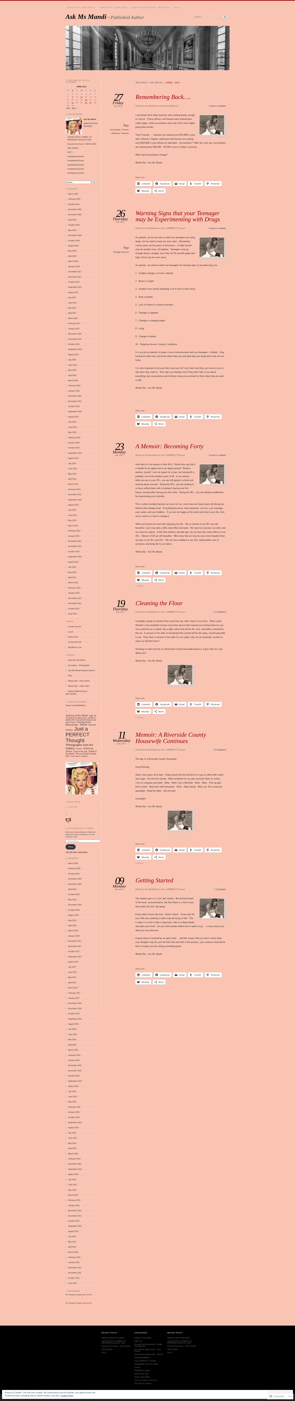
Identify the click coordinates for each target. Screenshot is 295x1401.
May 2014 (72, 474)
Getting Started (154, 880)
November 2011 (74, 603)
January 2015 (74, 443)
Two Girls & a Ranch (79, 756)
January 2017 (74, 329)
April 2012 (72, 577)
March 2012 (73, 582)
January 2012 (74, 593)
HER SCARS (72, 148)
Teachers (125, 133)
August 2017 (73, 292)
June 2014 (72, 469)
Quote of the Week (142, 1377)
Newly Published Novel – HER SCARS (150, 7)
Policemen (115, 133)
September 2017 (75, 287)
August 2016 (73, 355)
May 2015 (72, 432)
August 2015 (73, 417)
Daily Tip (92, 716)
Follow (70, 847)
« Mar (68, 108)
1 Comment (221, 889)
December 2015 (74, 396)
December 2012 (74, 541)
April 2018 (72, 256)
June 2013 (72, 515)
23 (73, 103)
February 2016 (74, 386)
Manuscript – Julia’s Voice (113, 7)
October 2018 (74, 241)
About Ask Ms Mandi (76, 660)
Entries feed (73, 637)
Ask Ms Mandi (86, 16)
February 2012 (74, 588)
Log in (70, 632)
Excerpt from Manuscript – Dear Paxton (147, 1350)
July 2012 (72, 567)
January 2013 (74, 536)
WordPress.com (75, 647)
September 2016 (75, 349)
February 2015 (74, 438)
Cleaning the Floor (159, 603)
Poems (79, 749)
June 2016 (72, 365)
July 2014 (72, 463)
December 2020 (74, 209)
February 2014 (74, 489)
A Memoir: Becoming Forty (169, 446)
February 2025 (74, 199)
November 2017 (74, 277)
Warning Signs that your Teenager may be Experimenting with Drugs (178, 216)
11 (81, 97)
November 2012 (74, 546)
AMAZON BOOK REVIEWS (113, 1338)
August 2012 (73, 562)
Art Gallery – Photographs (79, 665)
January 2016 (74, 391)
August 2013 (73, 505)
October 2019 (74, 225)
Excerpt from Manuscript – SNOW (148, 1354)
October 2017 (74, 282)
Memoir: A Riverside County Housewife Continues (171, 737)
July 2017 (72, 297)
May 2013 (72, 520)
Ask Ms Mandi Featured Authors (81, 670)
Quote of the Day (80, 751)
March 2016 (73, 380)
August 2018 (73, 246)
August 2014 (73, 458)
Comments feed (74, 642)
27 (90, 103)
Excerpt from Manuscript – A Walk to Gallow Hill (148, 1345)
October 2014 (74, 448)
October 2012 (74, 551)
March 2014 (73, 484)
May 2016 (72, 370)
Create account (74, 626)
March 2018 (73, 261)
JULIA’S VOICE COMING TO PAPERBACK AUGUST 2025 (114, 1342)
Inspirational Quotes (75, 156)
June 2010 (72, 614)
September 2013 (75, 500)
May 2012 (72, 572)
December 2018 (74, 235)
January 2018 (74, 266)
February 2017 (74, 323)
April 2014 (72, 479)
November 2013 (74, 494)
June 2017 (72, 303)
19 (86, 100)
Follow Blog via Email (81, 828)
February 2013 (74, 531)
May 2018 (72, 251)
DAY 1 (70, 152)
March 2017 (73, 318)
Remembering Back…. (163, 96)
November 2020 (74, 214)
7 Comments (220, 612)
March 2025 (73, 194)
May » (74, 108)
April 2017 (72, 313)
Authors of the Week (77, 715)
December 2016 (74, 334)
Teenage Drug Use (121, 252)
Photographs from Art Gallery (79, 746)
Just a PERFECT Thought (173, 228)
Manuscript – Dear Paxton (81, 7)
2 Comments (220, 750)
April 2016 (72, 375)
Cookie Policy (67, 1396)
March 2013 (73, 526)
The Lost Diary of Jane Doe (145, 1380)
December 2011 (74, 598)
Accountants (115, 130)
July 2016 (72, 360)
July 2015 (72, 422)
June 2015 (72, 427)
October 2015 (74, 406)
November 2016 (74, 339)
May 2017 (72, 308)
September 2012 (75, 557)
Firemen (125, 130)
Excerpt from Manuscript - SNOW (78, 723)
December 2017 (74, 272)
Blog (176, 7)
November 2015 (74, 401)
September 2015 (75, 411)
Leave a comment (218, 106)
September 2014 (75, 453)
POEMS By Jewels (142, 1370)
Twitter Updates (77, 702)
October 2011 (73, 609)
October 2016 (74, 344)
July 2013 (72, 510)
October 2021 (74, 204)
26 (86, 103)
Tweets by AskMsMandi (75, 705)
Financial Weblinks (170, 106)
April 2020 (72, 220)
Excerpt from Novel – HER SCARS (81, 144)
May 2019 (72, 230)
